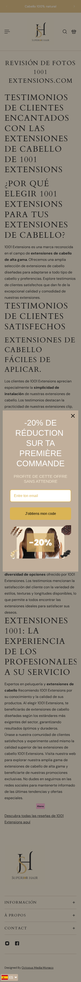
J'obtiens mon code (40, 514)
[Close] (73, 415)
